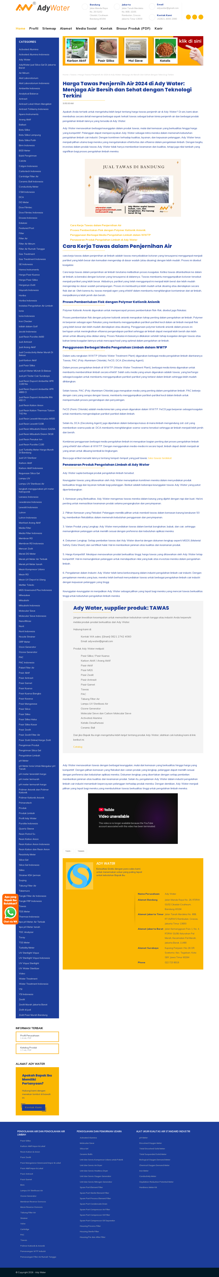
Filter (21, 233)
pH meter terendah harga (32, 774)
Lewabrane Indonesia (30, 502)
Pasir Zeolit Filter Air (29, 734)
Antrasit (23, 98)
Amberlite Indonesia (29, 88)
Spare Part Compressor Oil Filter (95, 1215)
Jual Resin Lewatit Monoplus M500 (37, 418)
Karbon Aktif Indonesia (31, 468)
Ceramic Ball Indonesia (31, 181)
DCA (21, 197)
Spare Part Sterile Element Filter (94, 1193)
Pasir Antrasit (26, 677)
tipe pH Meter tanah (29, 926)
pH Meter (24, 760)
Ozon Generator (27, 646)
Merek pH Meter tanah (30, 564)
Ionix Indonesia (27, 316)
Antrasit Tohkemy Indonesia (33, 109)
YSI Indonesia (26, 994)
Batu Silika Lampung (30, 134)
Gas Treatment (27, 254)
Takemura (24, 890)
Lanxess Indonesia (28, 496)
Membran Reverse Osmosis (33, 1201)
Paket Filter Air (26, 667)
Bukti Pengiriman (28, 155)
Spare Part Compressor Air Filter (95, 1209)
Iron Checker (25, 321)
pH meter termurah (29, 779)
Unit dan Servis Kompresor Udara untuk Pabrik (101, 1159)
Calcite (22, 160)
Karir (159, 28)
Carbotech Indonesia (30, 171)
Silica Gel (23, 859)
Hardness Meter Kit (148, 1187)
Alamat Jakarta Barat (150, 928)
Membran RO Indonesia (31, 543)
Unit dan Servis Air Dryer (91, 1165)
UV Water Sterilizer (29, 968)
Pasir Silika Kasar (28, 724)
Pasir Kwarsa (26, 698)
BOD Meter (24, 150)
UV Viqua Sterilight (29, 963)
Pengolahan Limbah (29, 755)
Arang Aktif (25, 119)
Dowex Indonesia (28, 217)
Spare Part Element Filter (91, 1187)
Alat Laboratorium (28, 78)
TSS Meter (24, 942)
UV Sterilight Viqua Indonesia (34, 958)
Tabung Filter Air (27, 885)
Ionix (21, 310)
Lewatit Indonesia (28, 507)
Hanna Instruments (29, 269)
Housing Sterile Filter (89, 1231)
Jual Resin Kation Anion (31, 405)
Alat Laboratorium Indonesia (34, 83)
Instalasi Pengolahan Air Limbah (36, 305)
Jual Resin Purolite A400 (31, 336)
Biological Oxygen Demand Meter (154, 1159)
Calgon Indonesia (28, 166)
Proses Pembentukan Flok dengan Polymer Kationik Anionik (108, 230)
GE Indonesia (26, 264)
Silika (21, 870)
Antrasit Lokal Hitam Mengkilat (35, 103)
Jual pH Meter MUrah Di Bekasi (35, 370)
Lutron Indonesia (28, 517)
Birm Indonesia (27, 145)
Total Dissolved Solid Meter (152, 1148)
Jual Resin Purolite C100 (31, 444)
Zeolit (22, 999)
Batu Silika (24, 129)
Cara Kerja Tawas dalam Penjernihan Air (96, 225)
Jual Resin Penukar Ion (30, 439)
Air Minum (24, 72)
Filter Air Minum (27, 243)
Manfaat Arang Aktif (30, 522)
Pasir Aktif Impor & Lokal (31, 1168)
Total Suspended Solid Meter (152, 1154)
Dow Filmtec (25, 207)
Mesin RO (24, 574)
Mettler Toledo (26, 584)
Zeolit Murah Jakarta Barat (33, 1004)
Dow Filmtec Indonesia (31, 212)
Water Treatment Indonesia (33, 983)
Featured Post (26, 228)
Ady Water (24, 59)
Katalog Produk (28, 1047)
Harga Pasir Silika (28, 279)
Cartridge (24, 1229)
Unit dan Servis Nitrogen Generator (96, 1182)
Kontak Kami (33, 1107)
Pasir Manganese (28, 703)
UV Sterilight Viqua (29, 952)
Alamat (66, 28)
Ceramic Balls (86, 1154)
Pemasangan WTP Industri (33, 1251)
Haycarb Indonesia (29, 290)
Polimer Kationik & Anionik (32, 1246)
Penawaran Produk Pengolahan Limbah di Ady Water (104, 239)
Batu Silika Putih (27, 140)
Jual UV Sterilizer (28, 457)
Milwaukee (24, 595)
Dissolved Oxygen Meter (150, 1143)
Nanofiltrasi (25, 621)
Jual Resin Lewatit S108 (31, 423)
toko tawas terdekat (160, 458)
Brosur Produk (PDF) (133, 28)
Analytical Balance (28, 93)
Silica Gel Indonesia (29, 864)
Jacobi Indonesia (27, 331)
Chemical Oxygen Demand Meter (154, 1165)
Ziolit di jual (25, 1009)
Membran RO (26, 538)
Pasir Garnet (25, 683)
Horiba (22, 295)
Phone (141, 962)
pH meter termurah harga (32, 784)
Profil (33, 28)
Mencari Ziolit (26, 548)
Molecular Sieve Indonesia (32, 615)
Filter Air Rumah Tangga (32, 248)
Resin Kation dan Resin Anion (34, 849)
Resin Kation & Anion (30, 1152)
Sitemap (49, 28)
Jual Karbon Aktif (28, 360)
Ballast (22, 124)
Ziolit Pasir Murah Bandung (33, 1015)
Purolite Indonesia (28, 823)
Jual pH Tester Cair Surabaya (34, 375)
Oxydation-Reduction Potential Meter (156, 1182)
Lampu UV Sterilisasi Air (31, 483)
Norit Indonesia (27, 631)
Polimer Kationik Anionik (31, 797)
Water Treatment (28, 978)
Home (20, 28)
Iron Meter (143, 1171)
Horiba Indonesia (28, 300)
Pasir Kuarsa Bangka (30, 693)
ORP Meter (24, 641)
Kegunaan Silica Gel (29, 473)
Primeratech (25, 802)
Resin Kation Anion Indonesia (34, 844)
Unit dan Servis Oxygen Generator (95, 1176)
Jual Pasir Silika (27, 365)
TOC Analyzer (26, 932)
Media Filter (25, 527)
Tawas (73, 74)
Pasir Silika (24, 714)
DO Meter (24, 202)
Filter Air (23, 238)
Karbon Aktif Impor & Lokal (32, 1146)
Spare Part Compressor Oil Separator (97, 1220)
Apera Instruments (28, 114)
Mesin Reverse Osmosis (31, 1207)
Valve (22, 1223)
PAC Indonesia (26, 662)
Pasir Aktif (24, 672)
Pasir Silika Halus (28, 719)
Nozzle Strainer (27, 636)
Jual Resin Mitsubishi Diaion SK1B (36, 434)
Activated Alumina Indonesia (34, 54)
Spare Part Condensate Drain (93, 1204)
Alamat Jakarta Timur (151, 914)
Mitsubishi (24, 600)
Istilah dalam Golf (28, 326)
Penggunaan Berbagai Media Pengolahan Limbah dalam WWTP (110, 234)
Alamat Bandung (147, 899)
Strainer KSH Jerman (30, 875)
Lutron (22, 512)
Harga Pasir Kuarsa (29, 274)
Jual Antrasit (25, 341)
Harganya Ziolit (27, 285)
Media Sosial (86, 28)
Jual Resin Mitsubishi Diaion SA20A (37, 428)
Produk (22, 808)
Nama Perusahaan (149, 893)
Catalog (77, 746)
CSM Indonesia (27, 192)
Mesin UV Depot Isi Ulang (32, 579)
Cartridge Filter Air (28, 176)
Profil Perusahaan (29, 1035)
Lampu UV (24, 478)
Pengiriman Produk (29, 745)
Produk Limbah (27, 813)
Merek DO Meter (27, 553)
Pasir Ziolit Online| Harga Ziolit (35, 740)
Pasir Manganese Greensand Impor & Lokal (40, 1163)
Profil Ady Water (28, 818)
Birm (22, 1185)
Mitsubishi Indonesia (29, 605)
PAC (21, 657)
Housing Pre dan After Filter (92, 1237)
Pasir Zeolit (25, 729)
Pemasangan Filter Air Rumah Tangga (38, 1257)
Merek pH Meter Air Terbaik (33, 559)
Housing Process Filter (90, 1226)
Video (22, 973)
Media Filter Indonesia (30, 533)
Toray (22, 937)
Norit (21, 626)
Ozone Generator (28, 652)
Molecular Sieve (27, 610)
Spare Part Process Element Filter (95, 1198)
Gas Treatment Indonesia (32, 259)
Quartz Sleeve (26, 828)
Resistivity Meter (27, 854)
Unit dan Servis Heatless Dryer (94, 1171)
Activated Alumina (28, 49)
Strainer (24, 1218)
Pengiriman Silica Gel (30, 750)
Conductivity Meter (28, 186)
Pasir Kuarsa (25, 688)
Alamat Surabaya (148, 948)
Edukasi (23, 223)
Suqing (22, 880)
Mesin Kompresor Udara (32, 569)
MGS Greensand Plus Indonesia (35, 590)
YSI (20, 989)
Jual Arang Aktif (27, 347)
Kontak (107, 28)
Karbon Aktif (25, 463)
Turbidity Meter (26, 947)
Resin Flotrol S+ (27, 833)
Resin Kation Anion (29, 839)
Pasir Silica (24, 708)
